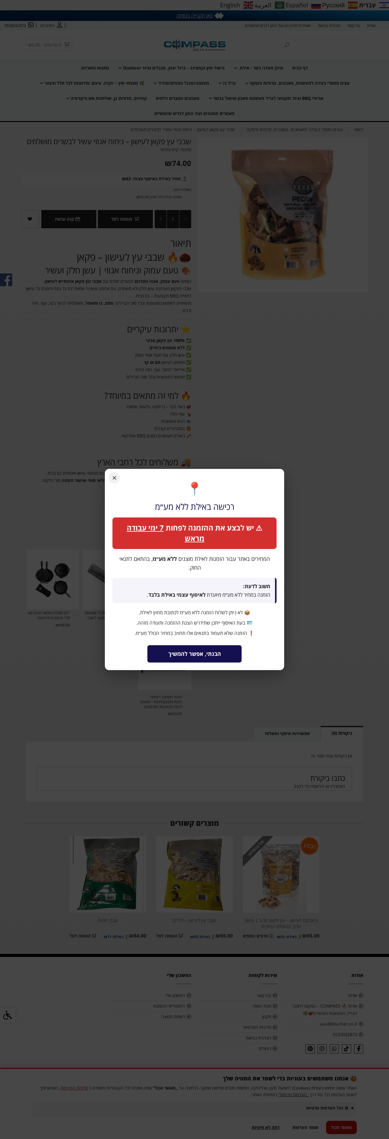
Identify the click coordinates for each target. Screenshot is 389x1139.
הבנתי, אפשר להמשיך (194, 653)
